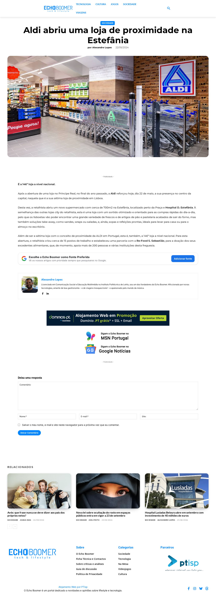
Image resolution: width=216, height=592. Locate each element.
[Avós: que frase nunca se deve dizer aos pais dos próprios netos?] (39, 490)
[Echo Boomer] (58, 8)
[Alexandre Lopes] (30, 286)
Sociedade (107, 23)
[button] (169, 8)
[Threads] (207, 588)
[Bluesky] (200, 588)
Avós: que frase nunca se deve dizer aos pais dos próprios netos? (36, 514)
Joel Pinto (94, 520)
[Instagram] (194, 588)
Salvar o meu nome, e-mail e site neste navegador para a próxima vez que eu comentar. (70, 424)
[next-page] (15, 526)
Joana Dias (25, 520)
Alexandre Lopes (102, 47)
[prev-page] (9, 526)
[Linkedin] (47, 293)
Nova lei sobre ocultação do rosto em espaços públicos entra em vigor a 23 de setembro (103, 514)
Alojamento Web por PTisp (73, 586)
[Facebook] (42, 293)
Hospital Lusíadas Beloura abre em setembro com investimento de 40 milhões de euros (174, 514)
